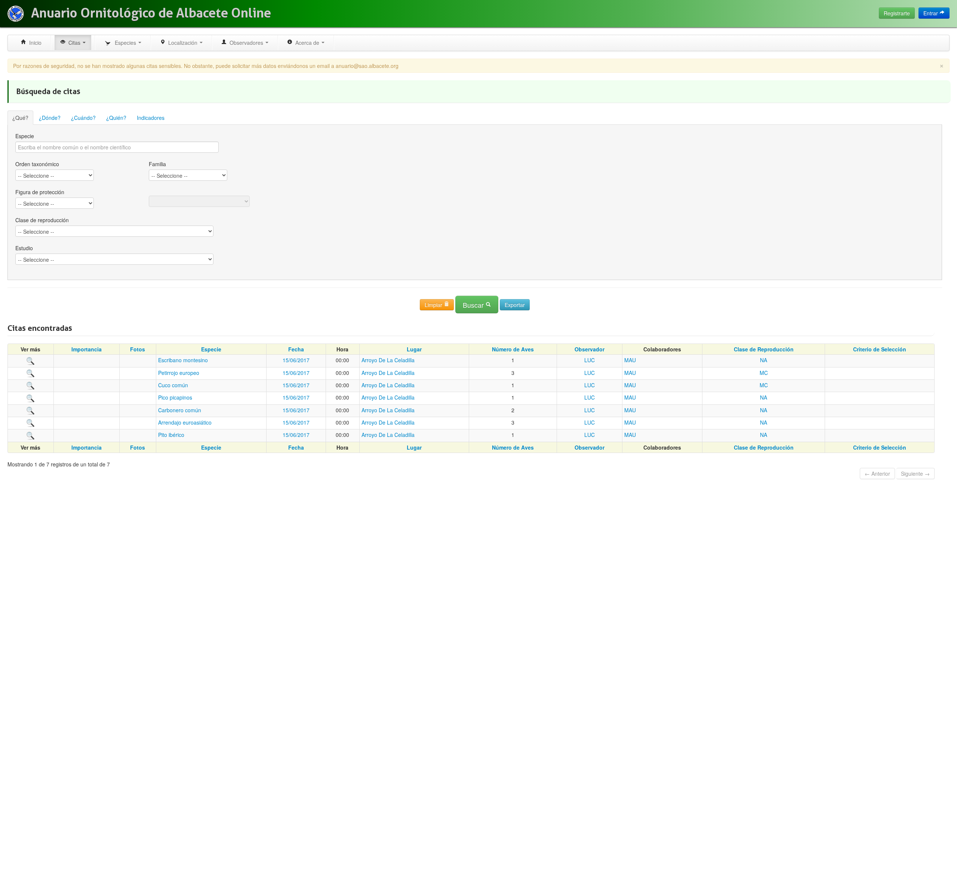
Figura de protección (39, 192)
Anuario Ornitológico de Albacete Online (151, 13)
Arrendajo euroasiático (185, 422)
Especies (125, 42)
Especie (24, 136)
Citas (73, 42)
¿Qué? (20, 117)
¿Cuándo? (83, 117)
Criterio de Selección (879, 349)
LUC (589, 360)
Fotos (137, 349)
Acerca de (306, 42)
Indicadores (150, 117)
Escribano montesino (183, 360)
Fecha (296, 349)
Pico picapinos (175, 397)
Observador (589, 349)
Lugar (414, 349)
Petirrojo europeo (178, 372)
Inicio (33, 42)
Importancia (86, 349)
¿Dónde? (50, 117)
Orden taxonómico (37, 164)
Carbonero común (179, 410)
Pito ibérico (171, 434)
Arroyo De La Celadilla (388, 360)
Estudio (24, 248)
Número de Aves (513, 349)
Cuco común (173, 385)
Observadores (246, 42)
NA (763, 360)
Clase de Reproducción (764, 349)
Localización (182, 42)
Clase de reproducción (42, 220)
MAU (630, 360)
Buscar (474, 305)
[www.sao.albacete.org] (15, 14)
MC (764, 372)
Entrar (931, 13)
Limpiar (434, 304)
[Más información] (30, 360)
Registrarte (897, 13)
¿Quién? (116, 117)
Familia (157, 164)
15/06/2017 (296, 360)
